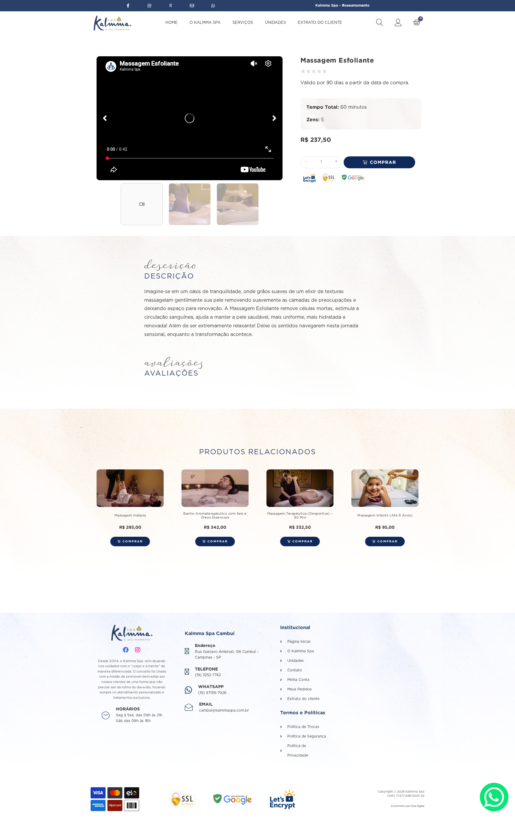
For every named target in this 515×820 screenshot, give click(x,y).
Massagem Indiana (130, 515)
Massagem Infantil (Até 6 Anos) (384, 515)
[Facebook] (126, 650)
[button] (105, 118)
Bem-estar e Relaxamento (242, 42)
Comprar (383, 162)
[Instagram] (138, 650)
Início (205, 42)
